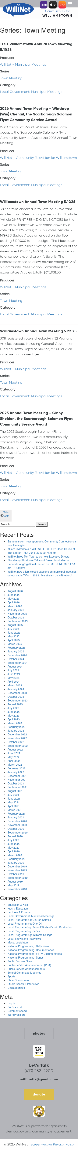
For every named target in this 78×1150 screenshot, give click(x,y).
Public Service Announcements (26, 969)
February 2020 (16, 859)
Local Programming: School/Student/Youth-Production (40, 927)
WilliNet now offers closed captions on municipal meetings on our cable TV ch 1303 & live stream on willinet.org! (42, 573)
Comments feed (17, 1011)
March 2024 (15, 685)
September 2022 (18, 745)
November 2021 (17, 779)
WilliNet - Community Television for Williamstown (38, 158)
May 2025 (14, 636)
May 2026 (14, 598)
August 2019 (15, 881)
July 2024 (13, 670)
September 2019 (18, 878)
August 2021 (15, 791)
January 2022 (16, 772)
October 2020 (16, 828)
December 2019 (17, 866)
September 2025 (18, 621)
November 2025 (17, 613)
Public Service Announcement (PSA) (29, 965)
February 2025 (16, 647)
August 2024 (15, 666)
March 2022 (15, 764)
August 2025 (15, 625)
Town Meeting (11, 78)
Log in (11, 1003)
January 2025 (16, 651)
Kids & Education (18, 908)
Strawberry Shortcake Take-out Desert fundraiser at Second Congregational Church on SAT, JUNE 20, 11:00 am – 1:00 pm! (41, 564)
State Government (19, 980)
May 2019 (14, 885)
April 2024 (14, 681)
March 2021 (15, 810)
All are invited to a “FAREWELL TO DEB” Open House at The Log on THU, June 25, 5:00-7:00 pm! (41, 551)
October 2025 (16, 617)
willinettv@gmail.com (39, 1079)
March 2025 (15, 644)
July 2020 (13, 840)
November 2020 (17, 825)
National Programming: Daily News (28, 946)
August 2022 (15, 749)
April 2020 (14, 851)
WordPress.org (17, 1014)
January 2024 (16, 689)
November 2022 (17, 738)
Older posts (6, 514)
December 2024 (17, 655)
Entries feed (15, 1007)
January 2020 (16, 862)
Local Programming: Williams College (30, 935)
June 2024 (14, 674)
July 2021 (13, 795)
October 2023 (16, 696)
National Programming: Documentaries (31, 950)
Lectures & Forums (19, 912)
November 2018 (17, 889)
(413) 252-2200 (39, 1070)
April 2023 (14, 719)
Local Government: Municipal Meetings (31, 92)
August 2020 (15, 836)
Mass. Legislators (18, 942)
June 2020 (14, 844)
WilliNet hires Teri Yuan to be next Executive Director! (39, 556)
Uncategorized (16, 987)
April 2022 (14, 761)
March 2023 (15, 723)
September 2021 (18, 787)
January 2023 (16, 730)
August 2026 (15, 591)
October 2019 (16, 874)
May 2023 (14, 715)
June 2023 (14, 712)
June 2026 (14, 595)
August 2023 (15, 704)
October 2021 (16, 783)
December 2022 (17, 734)
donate (39, 1094)
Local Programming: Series (24, 931)
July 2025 (13, 629)
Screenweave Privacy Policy (52, 1144)
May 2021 (14, 802)
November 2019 (17, 870)
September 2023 (18, 700)
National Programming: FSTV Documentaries (35, 954)
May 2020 (14, 847)
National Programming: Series (26, 957)
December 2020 (17, 821)
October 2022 (16, 742)
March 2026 (15, 606)
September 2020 (18, 832)
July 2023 (13, 708)
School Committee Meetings (24, 972)
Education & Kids (18, 904)
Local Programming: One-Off (25, 923)
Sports (11, 976)
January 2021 (16, 817)
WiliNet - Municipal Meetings (23, 64)
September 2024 (18, 662)
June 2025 (14, 632)
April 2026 (14, 602)
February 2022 (16, 768)
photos (39, 1033)
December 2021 (17, 776)
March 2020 (15, 855)
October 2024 (16, 659)
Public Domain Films (20, 961)
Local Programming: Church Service (29, 920)
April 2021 (14, 806)
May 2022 (14, 757)
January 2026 (16, 610)
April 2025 (14, 640)
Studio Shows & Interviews (23, 984)
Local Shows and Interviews (24, 938)
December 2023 (17, 693)
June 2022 (14, 753)
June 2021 (14, 798)
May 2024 (14, 678)
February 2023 (16, 727)
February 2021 (16, 813)
